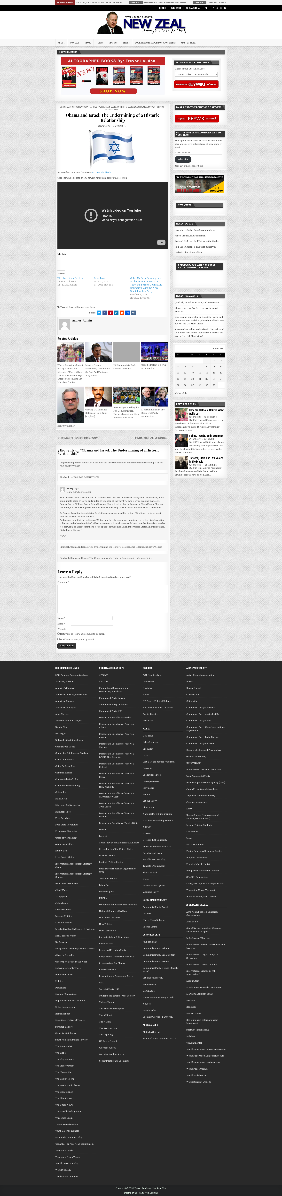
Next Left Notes (107, 930)
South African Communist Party (159, 1038)
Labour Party (150, 801)
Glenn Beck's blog (64, 844)
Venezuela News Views (67, 1157)
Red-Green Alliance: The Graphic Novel (195, 247)
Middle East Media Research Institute (75, 929)
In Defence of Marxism (198, 938)
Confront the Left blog (66, 779)
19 (185, 379)
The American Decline (70, 278)
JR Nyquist (61, 896)
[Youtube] (217, 8)
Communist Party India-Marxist (202, 737)
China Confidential (64, 759)
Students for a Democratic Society (117, 996)
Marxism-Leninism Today (199, 994)
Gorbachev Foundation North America (119, 842)
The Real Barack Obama (67, 1085)
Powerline (60, 988)
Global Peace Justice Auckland (158, 762)
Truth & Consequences (67, 1131)
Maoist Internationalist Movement (204, 987)
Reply (62, 536)
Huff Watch (61, 850)
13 (192, 373)
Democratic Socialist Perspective (203, 750)
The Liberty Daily (64, 1066)
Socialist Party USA (109, 989)
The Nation (105, 1022)
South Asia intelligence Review (71, 1040)
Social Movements (119, 106)
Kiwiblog (147, 688)
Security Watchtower (66, 1033)
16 (214, 373)
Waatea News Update (154, 885)
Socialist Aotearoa (152, 853)
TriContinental (194, 1043)
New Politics (105, 924)
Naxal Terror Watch (65, 936)
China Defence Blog (65, 766)
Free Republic (62, 818)
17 (221, 373)
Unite (146, 879)
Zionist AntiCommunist (67, 1176)
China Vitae (192, 701)
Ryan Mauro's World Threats (70, 1020)
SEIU (101, 982)
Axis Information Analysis (68, 720)
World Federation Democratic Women (206, 1049)
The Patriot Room (64, 1079)
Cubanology (61, 792)
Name (61, 618)
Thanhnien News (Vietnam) (200, 890)
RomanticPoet (62, 1014)
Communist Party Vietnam (200, 743)
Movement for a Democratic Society (118, 904)
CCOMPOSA (192, 694)
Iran (87, 307)
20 (192, 379)
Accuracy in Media (101, 172)
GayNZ (146, 755)
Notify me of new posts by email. (77, 639)
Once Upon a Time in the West (71, 962)
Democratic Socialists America (115, 717)
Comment (63, 582)
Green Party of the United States (116, 849)
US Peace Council (108, 1041)
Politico (59, 981)
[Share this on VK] (133, 313)
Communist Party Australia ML (202, 714)
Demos (102, 829)
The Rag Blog (106, 1034)
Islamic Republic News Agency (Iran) (205, 782)
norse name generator (186, 317)
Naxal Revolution (195, 844)
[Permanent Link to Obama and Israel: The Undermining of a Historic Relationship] (112, 149)
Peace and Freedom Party (112, 950)
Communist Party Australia (200, 707)
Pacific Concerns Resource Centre (204, 851)
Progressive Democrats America (116, 956)
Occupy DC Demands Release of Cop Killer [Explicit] (96, 413)
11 (178, 373)
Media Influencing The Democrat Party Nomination (153, 413)
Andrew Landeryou (65, 707)
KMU (189, 808)
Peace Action (106, 943)
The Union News (64, 1105)
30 (214, 385)
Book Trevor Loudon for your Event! (155, 42)
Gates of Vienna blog (66, 838)
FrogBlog (148, 749)
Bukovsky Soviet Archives (69, 740)
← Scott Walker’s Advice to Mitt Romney (76, 438)
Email (61, 624)
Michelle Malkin (63, 922)
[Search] (225, 8)
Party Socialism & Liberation (114, 937)
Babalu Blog (61, 727)
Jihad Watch (61, 890)
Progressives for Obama (112, 963)
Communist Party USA (110, 711)
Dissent (103, 836)
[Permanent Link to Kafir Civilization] (70, 405)
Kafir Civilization (66, 426)
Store (88, 42)
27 (192, 385)
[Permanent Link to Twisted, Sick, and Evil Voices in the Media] (181, 462)
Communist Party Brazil (155, 907)
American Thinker (64, 701)
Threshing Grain (63, 1118)
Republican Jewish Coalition (70, 1000)
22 (206, 379)
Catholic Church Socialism (188, 252)
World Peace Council (197, 1069)
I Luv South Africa (64, 857)
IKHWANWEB (193, 763)
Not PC (146, 694)
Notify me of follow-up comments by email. (82, 634)
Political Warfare (64, 974)
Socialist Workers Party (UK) (158, 1017)
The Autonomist (63, 1046)
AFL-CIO (103, 681)
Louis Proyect (106, 891)
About (61, 42)
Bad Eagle (60, 733)
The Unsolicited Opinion (68, 1111)
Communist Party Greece (156, 961)
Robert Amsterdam (65, 1007)
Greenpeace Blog (152, 775)
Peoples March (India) (198, 864)
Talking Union (106, 1002)
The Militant (105, 1015)
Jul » (185, 393)
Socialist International (197, 1030)
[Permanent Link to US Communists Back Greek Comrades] (126, 352)
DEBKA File (61, 798)
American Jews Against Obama (71, 694)
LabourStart (192, 981)
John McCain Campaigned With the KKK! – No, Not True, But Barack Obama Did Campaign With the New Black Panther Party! (146, 285)
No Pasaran (61, 942)
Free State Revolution (66, 824)
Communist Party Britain (156, 948)
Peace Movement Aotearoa (157, 846)
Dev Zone (148, 736)
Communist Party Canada (112, 698)
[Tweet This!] (99, 313)
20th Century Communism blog (71, 675)
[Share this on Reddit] (122, 313)
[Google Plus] (213, 8)
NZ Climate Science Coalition (158, 707)
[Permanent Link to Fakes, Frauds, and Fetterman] (181, 440)
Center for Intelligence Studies (71, 753)
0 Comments (212, 417)
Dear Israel (100, 278)
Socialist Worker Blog (154, 859)
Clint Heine (149, 681)
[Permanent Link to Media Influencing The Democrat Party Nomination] (154, 397)
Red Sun (190, 1000)
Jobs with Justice (108, 878)
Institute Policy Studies (111, 862)
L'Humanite (149, 991)
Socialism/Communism (137, 106)
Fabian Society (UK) (153, 978)
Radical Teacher (107, 969)
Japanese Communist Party (200, 795)
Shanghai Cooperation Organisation (205, 883)
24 (221, 379)
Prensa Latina (150, 927)
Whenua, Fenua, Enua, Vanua (201, 896)
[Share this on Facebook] (104, 313)
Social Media (193, 8)
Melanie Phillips (63, 916)
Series (126, 42)
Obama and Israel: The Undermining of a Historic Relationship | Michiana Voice (111, 558)
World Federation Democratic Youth (205, 1056)
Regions (113, 42)
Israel (93, 307)
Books (162, 8)
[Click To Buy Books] (113, 94)
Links (189, 838)
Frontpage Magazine (66, 831)
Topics (100, 42)
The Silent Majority (65, 1098)
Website (61, 629)
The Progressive (108, 1028)
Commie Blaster (63, 772)
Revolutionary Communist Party (116, 976)
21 (200, 379)
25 (178, 385)
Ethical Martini (150, 742)
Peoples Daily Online (197, 857)
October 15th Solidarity (155, 840)
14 (200, 373)
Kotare (146, 794)
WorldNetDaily (63, 1170)
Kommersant (150, 984)
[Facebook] (210, 8)
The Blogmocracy (64, 1059)
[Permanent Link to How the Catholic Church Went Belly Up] (181, 414)
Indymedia (148, 788)
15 (207, 373)
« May (178, 393)
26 (185, 385)
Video (116, 109)
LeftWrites (192, 831)
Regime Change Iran (66, 994)
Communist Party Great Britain (159, 955)
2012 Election (69, 106)
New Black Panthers (109, 917)
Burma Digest (193, 688)
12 (185, 373)
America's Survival (65, 688)
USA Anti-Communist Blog (69, 1137)
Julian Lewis (61, 903)
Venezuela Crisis (64, 1150)
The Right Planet (64, 1092)
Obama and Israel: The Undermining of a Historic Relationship (112, 117)
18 (178, 379)
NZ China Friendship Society (158, 820)
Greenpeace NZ (151, 781)
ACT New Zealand (152, 675)
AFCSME (103, 675)
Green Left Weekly (196, 756)
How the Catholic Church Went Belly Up (195, 230)
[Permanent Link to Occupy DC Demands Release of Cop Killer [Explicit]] (98, 397)
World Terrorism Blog (67, 1163)
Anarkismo (192, 921)
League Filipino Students (199, 825)
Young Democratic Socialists (114, 1061)
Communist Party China (198, 720)
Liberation (148, 807)
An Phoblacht (150, 942)
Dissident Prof (62, 812)
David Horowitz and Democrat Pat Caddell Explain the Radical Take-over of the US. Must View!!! (199, 320)
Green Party (149, 768)
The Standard (150, 872)
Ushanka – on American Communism (74, 1144)
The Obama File (63, 1072)
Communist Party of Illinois (113, 704)
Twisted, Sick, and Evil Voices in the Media (197, 241)
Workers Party (151, 892)
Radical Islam (104, 106)
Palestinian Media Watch (68, 968)
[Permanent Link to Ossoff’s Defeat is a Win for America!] (154, 352)
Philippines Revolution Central (202, 870)
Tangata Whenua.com (154, 866)
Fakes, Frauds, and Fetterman (190, 235)
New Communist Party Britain (158, 997)
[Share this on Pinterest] (110, 313)
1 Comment (211, 439)
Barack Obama (82, 106)
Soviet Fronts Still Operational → (152, 438)
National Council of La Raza (113, 911)
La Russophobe (63, 909)
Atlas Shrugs (62, 714)
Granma (147, 913)
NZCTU (147, 827)
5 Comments (120, 125)
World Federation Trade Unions (203, 1062)
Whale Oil (148, 720)
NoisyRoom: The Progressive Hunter (74, 948)
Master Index (188, 42)
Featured (93, 106)
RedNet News (193, 1013)
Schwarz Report (63, 1027)
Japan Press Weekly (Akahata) (202, 789)
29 (206, 385)
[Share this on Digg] (127, 313)
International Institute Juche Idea (203, 769)
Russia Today (150, 1010)
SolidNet (191, 1036)
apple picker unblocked (187, 329)
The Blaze (60, 1053)
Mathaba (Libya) (151, 1032)
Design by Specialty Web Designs (141, 1193)
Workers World (107, 1048)
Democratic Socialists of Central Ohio (118, 823)
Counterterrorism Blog (67, 785)
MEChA (103, 898)
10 (221, 366)
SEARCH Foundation (197, 877)
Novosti (147, 1004)
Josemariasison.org (196, 802)
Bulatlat (190, 681)
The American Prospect (111, 1008)
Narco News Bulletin (153, 920)
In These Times (107, 855)
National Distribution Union (157, 814)
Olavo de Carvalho (64, 955)
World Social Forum (196, 1075)
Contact (74, 42)
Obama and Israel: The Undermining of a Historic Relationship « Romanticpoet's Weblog (116, 547)
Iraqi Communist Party (198, 776)
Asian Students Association (200, 675)
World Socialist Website (198, 1082)
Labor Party (105, 885)
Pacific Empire (150, 714)
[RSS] (221, 8)
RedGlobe (191, 1007)
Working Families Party (111, 1054)
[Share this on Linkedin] (116, 313)
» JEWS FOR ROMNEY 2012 (84, 477)
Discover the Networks (67, 805)
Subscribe (176, 8)
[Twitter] (206, 8)
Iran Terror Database (66, 883)
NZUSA (147, 833)
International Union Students (201, 964)
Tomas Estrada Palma (66, 1124)
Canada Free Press (65, 746)
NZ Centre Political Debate (157, 701)
